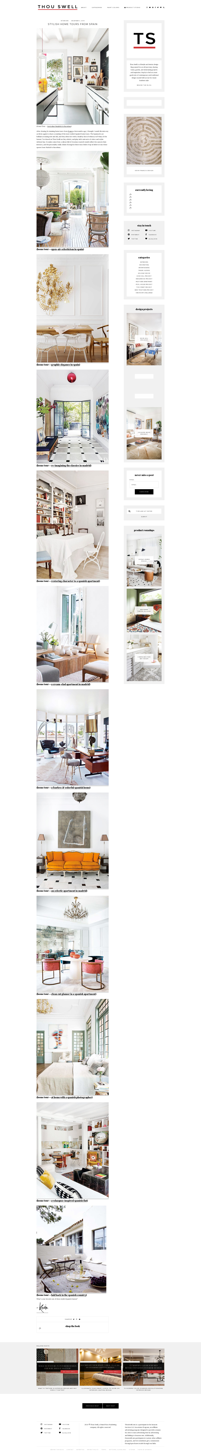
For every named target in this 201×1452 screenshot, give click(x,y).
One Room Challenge (144, 293)
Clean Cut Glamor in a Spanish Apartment (73, 993)
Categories (97, 7)
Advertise (80, 1449)
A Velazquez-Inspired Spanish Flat (69, 1200)
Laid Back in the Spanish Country (68, 1294)
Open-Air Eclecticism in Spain (67, 249)
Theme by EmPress (144, 1449)
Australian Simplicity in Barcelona (59, 126)
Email (132, 479)
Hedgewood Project (144, 279)
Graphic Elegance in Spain (65, 364)
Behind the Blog (144, 85)
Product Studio (133, 7)
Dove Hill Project (144, 276)
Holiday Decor (144, 273)
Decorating (144, 265)
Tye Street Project (144, 287)
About (84, 7)
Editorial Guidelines (117, 1449)
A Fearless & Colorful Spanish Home (70, 787)
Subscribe (144, 491)
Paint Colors (113, 7)
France (70, 131)
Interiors (65, 20)
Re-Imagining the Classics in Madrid (70, 465)
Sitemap (132, 1449)
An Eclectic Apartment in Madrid (68, 890)
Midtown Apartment (144, 281)
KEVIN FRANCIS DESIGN (144, 170)
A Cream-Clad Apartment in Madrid (70, 684)
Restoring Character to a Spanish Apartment (75, 581)
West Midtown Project (144, 290)
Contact (70, 1449)
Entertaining (144, 267)
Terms (103, 1449)
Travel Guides (144, 270)
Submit (144, 516)
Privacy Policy (93, 1449)
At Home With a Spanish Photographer (71, 1097)
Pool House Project (144, 284)
